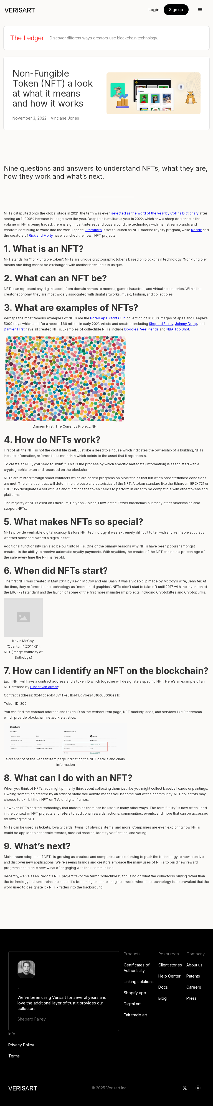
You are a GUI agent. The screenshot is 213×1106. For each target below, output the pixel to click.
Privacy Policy (21, 1044)
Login (153, 9)
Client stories (170, 965)
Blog (162, 998)
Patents (193, 976)
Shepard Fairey (161, 324)
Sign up (176, 9)
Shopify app (135, 992)
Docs (163, 987)
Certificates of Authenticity (136, 968)
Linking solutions (139, 981)
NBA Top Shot (177, 329)
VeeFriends (149, 329)
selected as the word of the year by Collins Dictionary (155, 213)
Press (191, 998)
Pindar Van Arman (44, 687)
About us (194, 965)
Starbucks (93, 230)
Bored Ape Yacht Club (107, 318)
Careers (193, 987)
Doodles (131, 329)
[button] (200, 9)
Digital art (132, 1003)
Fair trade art (135, 1014)
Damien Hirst (14, 329)
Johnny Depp (186, 324)
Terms (14, 1056)
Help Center (169, 976)
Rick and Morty (41, 235)
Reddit (196, 230)
